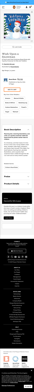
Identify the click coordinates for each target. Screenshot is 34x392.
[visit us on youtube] (15, 257)
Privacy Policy (17, 310)
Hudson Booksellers (11, 107)
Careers (17, 283)
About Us (17, 267)
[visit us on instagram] (26, 257)
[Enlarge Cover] (32, 41)
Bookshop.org (23, 103)
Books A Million (10, 103)
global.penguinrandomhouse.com (17, 259)
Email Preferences (17, 305)
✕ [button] (32, 370)
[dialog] (17, 380)
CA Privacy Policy (17, 312)
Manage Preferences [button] (8, 385)
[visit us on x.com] (12, 257)
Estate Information (17, 343)
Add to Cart (12, 90)
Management (17, 277)
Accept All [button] (28, 386)
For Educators (17, 336)
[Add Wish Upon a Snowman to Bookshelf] (32, 12)
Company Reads (17, 301)
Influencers (17, 298)
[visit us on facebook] (8, 257)
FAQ (17, 332)
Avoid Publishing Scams (17, 319)
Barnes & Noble (19, 98)
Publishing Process (17, 329)
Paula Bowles (14, 67)
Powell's (23, 107)
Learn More (9, 218)
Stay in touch (18, 251)
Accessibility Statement (17, 281)
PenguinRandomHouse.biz (17, 303)
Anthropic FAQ (17, 321)
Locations (17, 274)
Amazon (7, 98)
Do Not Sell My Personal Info (17, 314)
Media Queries (17, 296)
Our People (17, 272)
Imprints (17, 286)
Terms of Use (17, 308)
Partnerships (17, 294)
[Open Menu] (3, 7)
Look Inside (18, 47)
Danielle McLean (9, 64)
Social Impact (17, 279)
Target (7, 112)
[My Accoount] (26, 7)
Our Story (17, 270)
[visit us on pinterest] (22, 257)
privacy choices (14, 382)
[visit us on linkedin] (19, 257)
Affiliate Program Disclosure (17, 317)
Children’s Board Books (11, 167)
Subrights (17, 338)
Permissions (17, 341)
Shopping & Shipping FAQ (17, 334)
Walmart (15, 112)
